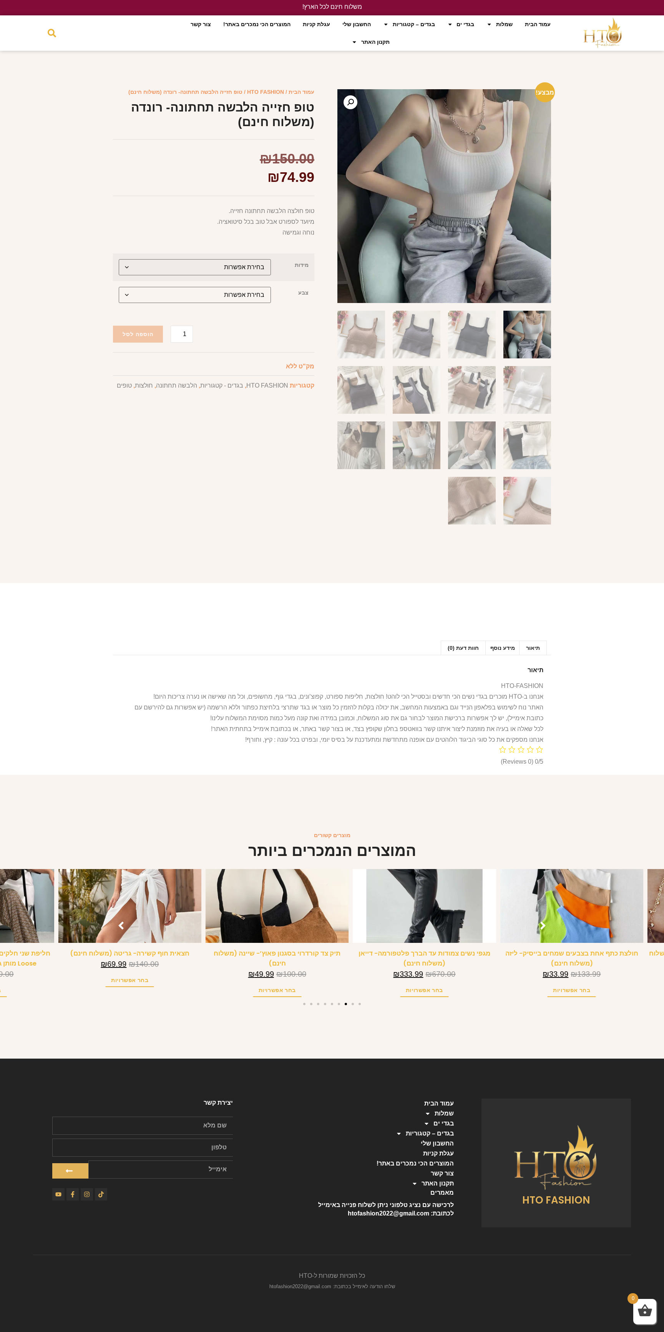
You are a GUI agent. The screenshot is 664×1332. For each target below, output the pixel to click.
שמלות (504, 24)
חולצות (144, 385)
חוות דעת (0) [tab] (463, 648)
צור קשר (201, 24)
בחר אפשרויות (626, 990)
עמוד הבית (538, 24)
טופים (124, 385)
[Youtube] (58, 1194)
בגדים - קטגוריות (221, 385)
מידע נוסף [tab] (502, 648)
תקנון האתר (375, 42)
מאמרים (442, 1192)
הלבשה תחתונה (176, 385)
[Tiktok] (101, 1194)
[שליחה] (70, 1171)
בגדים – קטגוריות (414, 24)
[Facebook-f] (72, 1194)
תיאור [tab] (533, 648)
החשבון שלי (356, 24)
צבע (303, 292)
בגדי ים (465, 24)
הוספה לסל (138, 334)
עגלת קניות (316, 24)
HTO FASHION (265, 92)
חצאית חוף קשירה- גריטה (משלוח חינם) (184, 953)
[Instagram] (87, 1194)
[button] (350, 102)
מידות (302, 265)
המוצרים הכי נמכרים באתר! (256, 24)
